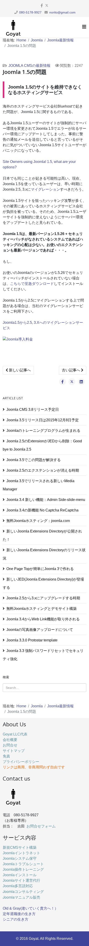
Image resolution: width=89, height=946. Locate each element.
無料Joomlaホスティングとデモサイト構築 (41, 609)
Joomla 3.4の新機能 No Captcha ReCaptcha (42, 510)
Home (21, 40)
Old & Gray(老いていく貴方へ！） (30, 908)
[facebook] (42, 6)
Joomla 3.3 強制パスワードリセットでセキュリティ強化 (43, 655)
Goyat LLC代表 (15, 734)
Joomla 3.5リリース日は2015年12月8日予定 (42, 420)
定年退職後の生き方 (19, 914)
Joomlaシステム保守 (20, 858)
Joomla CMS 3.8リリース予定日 (32, 409)
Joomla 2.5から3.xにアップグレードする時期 (43, 598)
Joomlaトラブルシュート (23, 864)
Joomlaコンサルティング (23, 891)
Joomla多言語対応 (18, 886)
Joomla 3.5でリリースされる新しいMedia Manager (38, 485)
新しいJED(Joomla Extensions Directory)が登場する (43, 583)
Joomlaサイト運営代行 (21, 880)
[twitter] (46, 6)
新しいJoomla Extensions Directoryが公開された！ (42, 535)
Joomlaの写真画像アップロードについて (39, 630)
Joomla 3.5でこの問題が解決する (33, 460)
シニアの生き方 (15, 919)
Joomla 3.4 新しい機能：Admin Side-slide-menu (45, 500)
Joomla (37, 40)
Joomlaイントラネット (21, 853)
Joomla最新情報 (60, 40)
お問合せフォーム (41, 826)
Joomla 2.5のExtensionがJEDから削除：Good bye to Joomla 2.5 (42, 445)
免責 (6, 756)
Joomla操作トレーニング (23, 869)
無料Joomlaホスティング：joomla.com (38, 521)
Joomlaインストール (20, 875)
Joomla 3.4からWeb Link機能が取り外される (43, 619)
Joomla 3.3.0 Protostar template (32, 640)
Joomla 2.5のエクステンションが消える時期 (42, 470)
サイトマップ (14, 751)
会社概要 (10, 740)
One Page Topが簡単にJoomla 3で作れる (40, 569)
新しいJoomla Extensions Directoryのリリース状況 (44, 554)
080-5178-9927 (30, 12)
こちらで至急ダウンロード (32, 284)
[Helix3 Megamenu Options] (84, 27)
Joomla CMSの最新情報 (29, 66)
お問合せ (10, 745)
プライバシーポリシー (21, 762)
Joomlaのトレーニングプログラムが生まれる (43, 430)
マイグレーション (45, 189)
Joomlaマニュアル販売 (21, 897)
